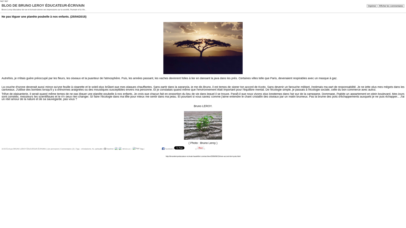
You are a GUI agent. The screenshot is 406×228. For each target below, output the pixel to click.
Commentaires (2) (67, 149)
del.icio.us (125, 149)
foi (93, 149)
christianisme (86, 149)
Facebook (168, 149)
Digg (141, 149)
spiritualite (98, 149)
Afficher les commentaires (391, 6)
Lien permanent (53, 149)
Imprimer (372, 6)
